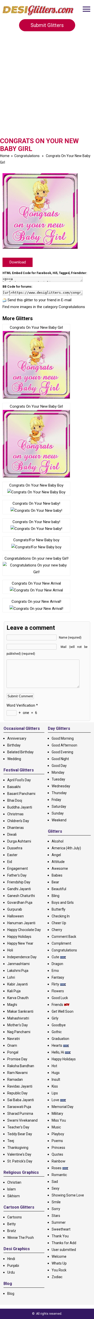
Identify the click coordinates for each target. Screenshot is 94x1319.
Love (55, 1100)
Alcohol (57, 841)
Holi (10, 950)
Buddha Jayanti (19, 807)
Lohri (11, 977)
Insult (56, 1079)
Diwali (12, 834)
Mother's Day (17, 1025)
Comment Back (64, 937)
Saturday (59, 806)
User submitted (64, 1250)
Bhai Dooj (14, 800)
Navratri (13, 1039)
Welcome (59, 1256)
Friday (56, 800)
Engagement (17, 868)
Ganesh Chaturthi (21, 896)
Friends (57, 1005)
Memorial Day (62, 1107)
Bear (55, 882)
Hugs (56, 1073)
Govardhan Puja (19, 903)
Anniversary (16, 738)
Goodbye (59, 1025)
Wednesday (61, 786)
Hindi (11, 1259)
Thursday (59, 793)
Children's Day (18, 821)
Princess (58, 1148)
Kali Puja (14, 991)
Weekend (59, 820)
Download (18, 262)
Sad (55, 1182)
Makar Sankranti (20, 1011)
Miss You (59, 1120)
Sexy (55, 1188)
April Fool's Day (19, 780)
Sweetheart (61, 1229)
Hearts (57, 1045)
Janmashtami (18, 964)
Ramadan (15, 1079)
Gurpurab (14, 909)
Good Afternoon (64, 745)
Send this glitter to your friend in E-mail (39, 300)
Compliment (61, 943)
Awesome (60, 868)
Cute (55, 957)
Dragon (57, 964)
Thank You (60, 1236)
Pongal (12, 1052)
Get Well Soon (62, 1011)
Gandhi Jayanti (19, 889)
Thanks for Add (64, 1243)
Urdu (11, 1272)
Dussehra (14, 848)
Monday (58, 772)
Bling (55, 896)
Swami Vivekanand (22, 1120)
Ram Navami (17, 1073)
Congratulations (27, 156)
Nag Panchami (18, 1032)
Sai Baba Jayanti (20, 1100)
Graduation (60, 1039)
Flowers (58, 991)
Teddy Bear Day (19, 1134)
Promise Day (17, 1059)
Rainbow (58, 1161)
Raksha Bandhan (20, 1066)
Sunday (58, 813)
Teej (10, 1141)
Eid (9, 862)
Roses (56, 1168)
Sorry (56, 1209)
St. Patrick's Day (19, 1161)
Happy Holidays (19, 937)
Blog (10, 1294)
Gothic (57, 1032)
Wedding (14, 759)
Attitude (58, 862)
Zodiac (57, 1277)
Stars (56, 1216)
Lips (55, 1093)
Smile (56, 1202)
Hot (54, 1066)
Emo (55, 971)
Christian (14, 1182)
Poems (57, 1141)
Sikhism (13, 1196)
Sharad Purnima (20, 1114)
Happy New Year (20, 943)
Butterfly (58, 909)
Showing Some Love (68, 1195)
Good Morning (63, 738)
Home (5, 156)
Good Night (60, 759)
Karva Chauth (18, 998)
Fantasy (58, 977)
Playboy (58, 1134)
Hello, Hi (58, 1052)
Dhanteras (15, 828)
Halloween (15, 916)
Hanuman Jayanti (21, 923)
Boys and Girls (63, 903)
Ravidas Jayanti (19, 1086)
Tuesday (58, 779)
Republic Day (17, 1093)
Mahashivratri (18, 1018)
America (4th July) (66, 848)
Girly (55, 1018)
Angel (56, 855)
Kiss (55, 1086)
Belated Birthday (20, 752)
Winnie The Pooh (20, 1238)
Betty (11, 1224)
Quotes (57, 1154)
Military (57, 1114)
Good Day (59, 766)
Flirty (55, 984)
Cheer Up (59, 923)
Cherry (57, 930)
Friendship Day (18, 882)
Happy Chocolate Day (24, 930)
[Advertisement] (47, 86)
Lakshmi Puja (17, 971)
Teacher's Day (18, 1127)
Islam (11, 1189)
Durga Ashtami (19, 841)
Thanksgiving (17, 1148)
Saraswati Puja (19, 1107)
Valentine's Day (19, 1154)
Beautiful (59, 889)
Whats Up (59, 1263)
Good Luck (60, 998)
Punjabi (13, 1266)
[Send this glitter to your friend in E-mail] (5, 300)
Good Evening (62, 752)
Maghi (12, 1005)
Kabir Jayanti (17, 984)
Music (56, 1127)
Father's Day (17, 875)
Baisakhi (14, 787)
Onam (12, 1045)
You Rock (59, 1270)
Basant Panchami (21, 794)
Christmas (15, 814)
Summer (59, 1222)
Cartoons (14, 1217)
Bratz (11, 1231)
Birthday (14, 745)
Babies (57, 875)
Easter (12, 855)
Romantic (59, 1175)
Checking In (61, 916)
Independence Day (22, 957)
